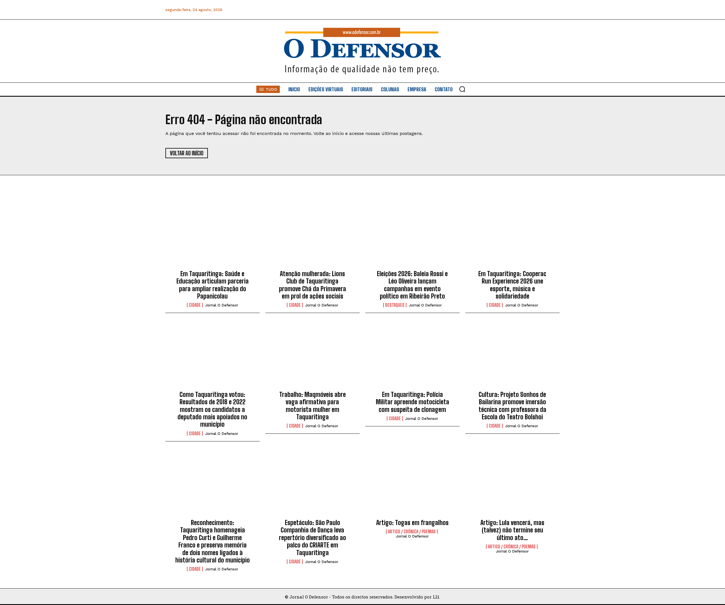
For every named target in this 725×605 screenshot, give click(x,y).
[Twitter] (529, 10)
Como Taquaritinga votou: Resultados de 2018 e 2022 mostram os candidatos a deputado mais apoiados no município (212, 409)
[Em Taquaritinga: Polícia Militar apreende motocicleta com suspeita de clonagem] (412, 356)
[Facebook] (491, 10)
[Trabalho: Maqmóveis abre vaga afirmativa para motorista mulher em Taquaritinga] (312, 356)
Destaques (394, 305)
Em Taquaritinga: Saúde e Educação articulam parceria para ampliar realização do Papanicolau (212, 285)
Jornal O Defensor (221, 305)
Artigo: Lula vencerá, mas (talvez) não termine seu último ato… (512, 530)
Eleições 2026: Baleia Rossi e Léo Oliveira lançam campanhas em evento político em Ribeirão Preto (412, 285)
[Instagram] (504, 10)
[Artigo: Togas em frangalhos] (412, 484)
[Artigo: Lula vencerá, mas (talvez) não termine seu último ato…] (512, 484)
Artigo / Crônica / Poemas (412, 531)
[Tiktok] (555, 10)
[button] (462, 89)
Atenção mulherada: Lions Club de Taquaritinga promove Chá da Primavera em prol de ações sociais (312, 285)
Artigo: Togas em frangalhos (412, 522)
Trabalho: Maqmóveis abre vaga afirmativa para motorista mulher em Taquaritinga (312, 406)
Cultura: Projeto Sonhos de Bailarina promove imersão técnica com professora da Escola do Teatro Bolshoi (512, 406)
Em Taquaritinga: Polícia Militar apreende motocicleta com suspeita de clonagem (412, 402)
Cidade (195, 305)
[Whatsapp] (516, 10)
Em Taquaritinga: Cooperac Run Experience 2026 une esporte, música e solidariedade (512, 285)
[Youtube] (542, 10)
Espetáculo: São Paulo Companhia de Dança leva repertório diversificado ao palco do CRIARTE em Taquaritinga (312, 538)
